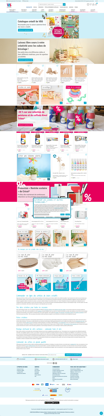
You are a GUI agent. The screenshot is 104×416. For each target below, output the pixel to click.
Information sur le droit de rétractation (62, 216)
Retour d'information (74, 379)
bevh (57, 388)
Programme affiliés (20, 370)
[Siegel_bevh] (53, 390)
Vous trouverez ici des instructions (70, 324)
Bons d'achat (37, 370)
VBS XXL (35, 7)
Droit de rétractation (56, 374)
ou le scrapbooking (62, 322)
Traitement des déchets (21, 373)
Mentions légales (49, 216)
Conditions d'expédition (56, 372)
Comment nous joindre (74, 376)
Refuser (62, 214)
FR (97, 1)
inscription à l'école (69, 312)
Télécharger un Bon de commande (58, 373)
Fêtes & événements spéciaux (51, 7)
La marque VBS (20, 372)
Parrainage (37, 372)
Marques (71, 7)
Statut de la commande (74, 377)
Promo (76, 7)
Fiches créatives (64, 7)
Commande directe (56, 369)
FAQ (35, 376)
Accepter (67, 214)
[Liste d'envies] (90, 4)
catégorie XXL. (73, 344)
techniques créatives (48, 309)
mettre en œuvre (29, 322)
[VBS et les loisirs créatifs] (9, 5)
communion (62, 312)
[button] (17, 74)
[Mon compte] (93, 4)
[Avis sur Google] (37, 389)
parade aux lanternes (79, 312)
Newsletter (37, 373)
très (40, 345)
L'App (53, 380)
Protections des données (39, 216)
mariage (56, 312)
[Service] (88, 4)
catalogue (40, 311)
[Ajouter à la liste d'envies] (28, 66)
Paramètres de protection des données (59, 376)
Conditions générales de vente (58, 370)
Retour (53, 377)
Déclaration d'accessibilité (57, 379)
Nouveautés (29, 7)
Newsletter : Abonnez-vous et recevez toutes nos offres (35, 354)
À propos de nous (20, 369)
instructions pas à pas (80, 321)
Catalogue (37, 369)
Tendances (40, 7)
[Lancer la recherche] (64, 4)
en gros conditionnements (30, 345)
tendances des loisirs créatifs (60, 309)
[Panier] (96, 4)
